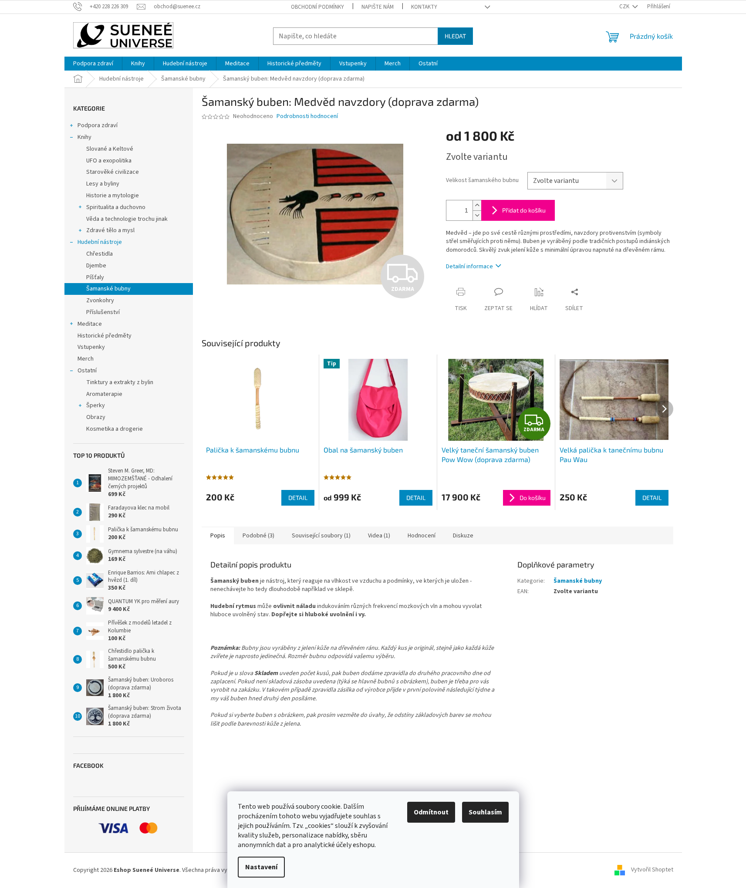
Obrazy (95, 417)
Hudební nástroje (100, 242)
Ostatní (87, 370)
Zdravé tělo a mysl (110, 230)
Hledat (455, 36)
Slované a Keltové (109, 149)
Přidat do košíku (524, 210)
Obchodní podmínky (317, 7)
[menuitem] (93, 64)
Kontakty (424, 7)
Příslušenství (103, 312)
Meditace (90, 324)
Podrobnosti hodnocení (307, 116)
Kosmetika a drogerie (114, 429)
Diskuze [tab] (463, 535)
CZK (625, 6)
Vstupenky (91, 347)
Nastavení (261, 867)
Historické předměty (105, 335)
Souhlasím (485, 812)
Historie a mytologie (112, 195)
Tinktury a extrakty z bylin (119, 382)
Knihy (84, 137)
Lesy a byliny (102, 183)
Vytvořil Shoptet (652, 870)
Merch (86, 359)
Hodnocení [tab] (421, 535)
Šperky (95, 405)
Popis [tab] (217, 535)
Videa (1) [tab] (379, 535)
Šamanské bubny (108, 288)
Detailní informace (469, 266)
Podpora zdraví (98, 125)
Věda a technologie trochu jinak (127, 219)
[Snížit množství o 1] (477, 215)
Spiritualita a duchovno (115, 207)
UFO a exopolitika (109, 160)
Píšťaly (95, 277)
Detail (297, 497)
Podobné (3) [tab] (258, 535)
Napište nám (377, 7)
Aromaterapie (104, 394)
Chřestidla (99, 254)
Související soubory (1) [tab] (321, 535)
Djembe (96, 265)
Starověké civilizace (112, 172)
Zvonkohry (100, 300)
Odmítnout (431, 812)
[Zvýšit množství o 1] (477, 205)
